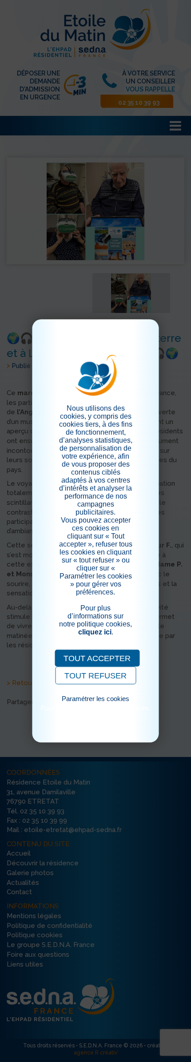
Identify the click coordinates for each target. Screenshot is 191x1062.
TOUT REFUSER (95, 675)
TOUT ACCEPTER (97, 658)
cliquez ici (94, 632)
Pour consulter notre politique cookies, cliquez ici (95, 711)
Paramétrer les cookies (95, 698)
